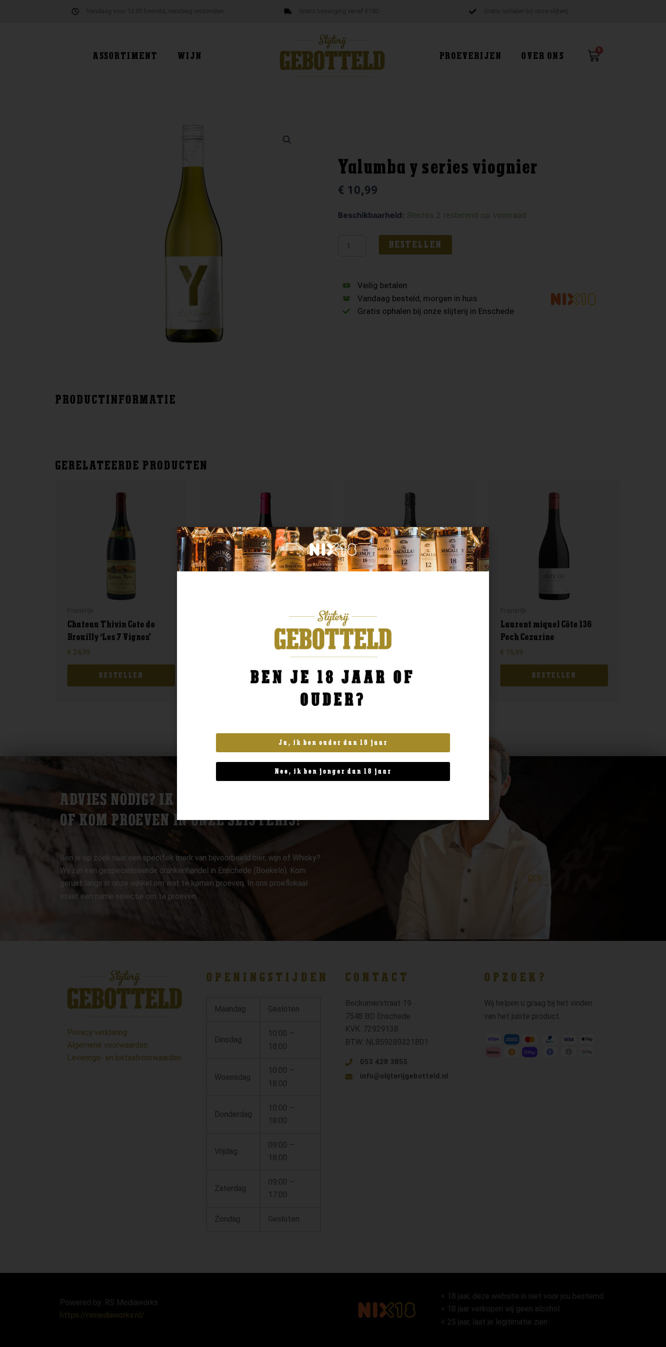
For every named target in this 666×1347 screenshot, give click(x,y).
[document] (333, 673)
